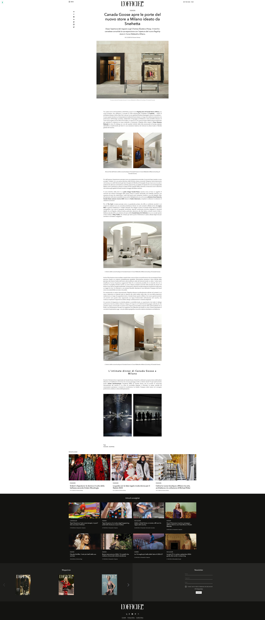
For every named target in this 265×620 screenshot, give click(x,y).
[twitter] (74, 22)
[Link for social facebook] (129, 614)
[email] (74, 12)
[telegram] (74, 27)
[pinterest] (74, 17)
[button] (128, 584)
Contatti (124, 617)
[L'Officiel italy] (132, 4)
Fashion (132, 10)
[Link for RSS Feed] (138, 614)
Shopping (111, 446)
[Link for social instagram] (132, 614)
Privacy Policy (200, 588)
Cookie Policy (139, 617)
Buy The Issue (186, 2)
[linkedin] (74, 19)
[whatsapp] (74, 24)
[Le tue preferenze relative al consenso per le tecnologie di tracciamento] (2, 2)
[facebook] (74, 14)
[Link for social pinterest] (135, 614)
